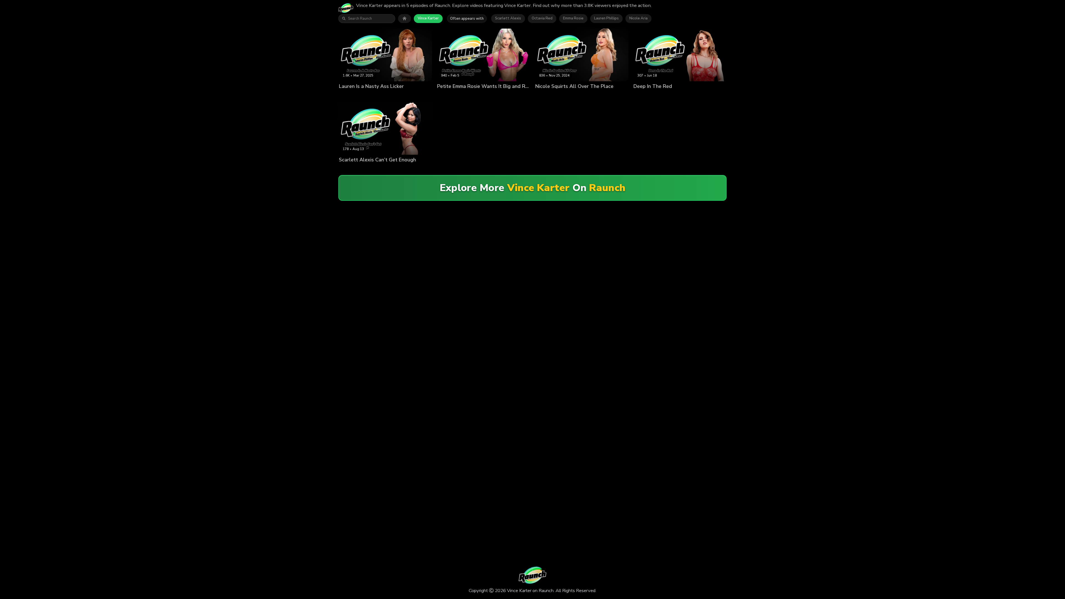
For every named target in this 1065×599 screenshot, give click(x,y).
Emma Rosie (573, 18)
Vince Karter (428, 18)
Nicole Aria (638, 18)
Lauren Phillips (606, 18)
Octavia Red (542, 18)
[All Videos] (404, 18)
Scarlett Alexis (508, 18)
